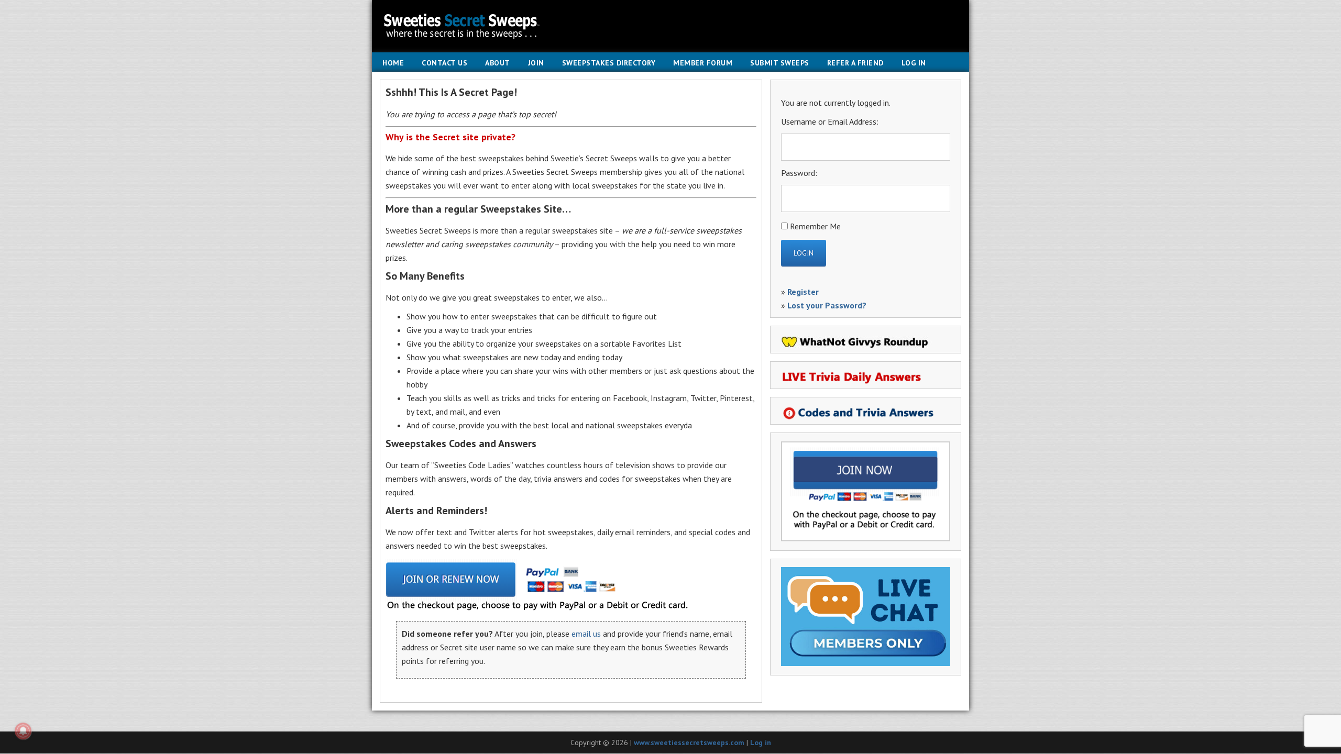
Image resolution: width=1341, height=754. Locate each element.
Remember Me (815, 226)
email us (586, 633)
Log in (760, 742)
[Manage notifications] (23, 731)
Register (803, 291)
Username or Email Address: (829, 121)
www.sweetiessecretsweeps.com (689, 742)
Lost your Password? (826, 305)
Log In (914, 63)
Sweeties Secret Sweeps (670, 26)
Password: (799, 173)
